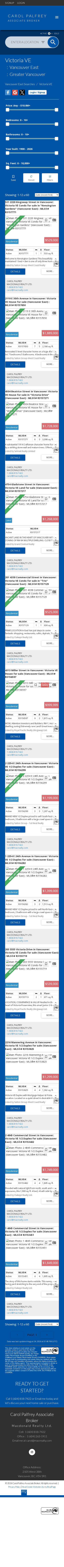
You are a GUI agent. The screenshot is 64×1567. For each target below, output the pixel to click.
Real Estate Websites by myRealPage (39, 1486)
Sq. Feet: (18, 163)
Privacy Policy (14, 1486)
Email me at (32, 1440)
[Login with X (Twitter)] (22, 94)
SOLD (56, 33)
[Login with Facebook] (8, 94)
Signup (9, 2)
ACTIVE (43, 33)
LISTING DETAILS (15, 271)
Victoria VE (45, 84)
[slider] (7, 109)
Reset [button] (31, 178)
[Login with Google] (15, 94)
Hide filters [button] (50, 178)
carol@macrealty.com (17, 290)
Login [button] (37, 92)
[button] (32, 1452)
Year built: (19, 149)
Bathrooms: (17, 134)
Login (21, 2)
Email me (40, 1398)
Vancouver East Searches (20, 84)
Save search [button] (13, 178)
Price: (18, 105)
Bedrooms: (17, 120)
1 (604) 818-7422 (15, 287)
